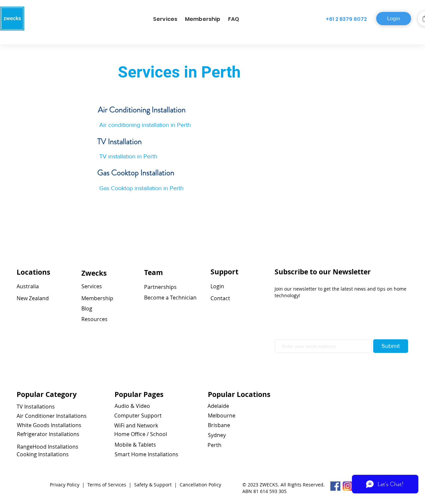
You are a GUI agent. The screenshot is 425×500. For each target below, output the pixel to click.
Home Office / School (140, 434)
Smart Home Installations (146, 454)
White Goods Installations (49, 425)
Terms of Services (106, 484)
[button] (165, 19)
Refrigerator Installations (48, 434)
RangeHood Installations (47, 446)
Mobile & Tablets (135, 444)
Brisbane (219, 425)
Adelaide (218, 406)
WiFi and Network (136, 425)
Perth (214, 445)
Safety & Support (153, 484)
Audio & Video (132, 406)
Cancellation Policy (200, 484)
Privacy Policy (65, 484)
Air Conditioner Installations (52, 415)
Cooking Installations (43, 454)
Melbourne (221, 415)
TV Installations (36, 406)
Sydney (217, 435)
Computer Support (138, 415)
